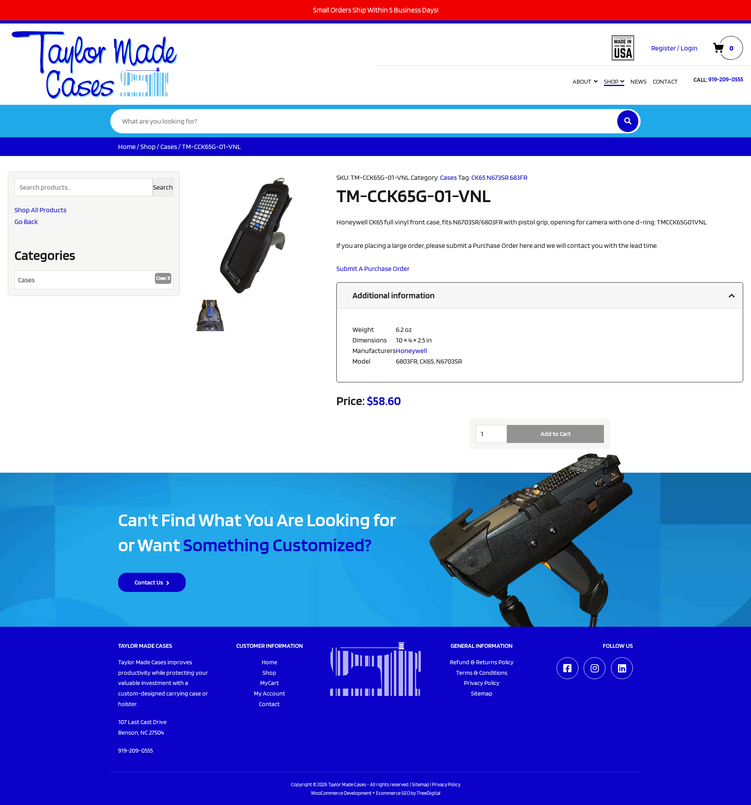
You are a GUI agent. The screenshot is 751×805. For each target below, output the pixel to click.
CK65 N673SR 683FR (499, 177)
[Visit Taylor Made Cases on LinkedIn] (622, 668)
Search (163, 187)
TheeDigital (428, 793)
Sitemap (420, 784)
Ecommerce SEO (393, 793)
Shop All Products (40, 210)
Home (127, 146)
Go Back (26, 221)
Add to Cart (556, 433)
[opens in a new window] (568, 668)
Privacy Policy (446, 784)
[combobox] (93, 280)
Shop (148, 146)
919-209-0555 (135, 750)
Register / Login (674, 48)
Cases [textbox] (26, 280)
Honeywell (411, 350)
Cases (168, 146)
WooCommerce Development (341, 793)
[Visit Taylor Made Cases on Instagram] (594, 668)
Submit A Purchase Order (373, 268)
